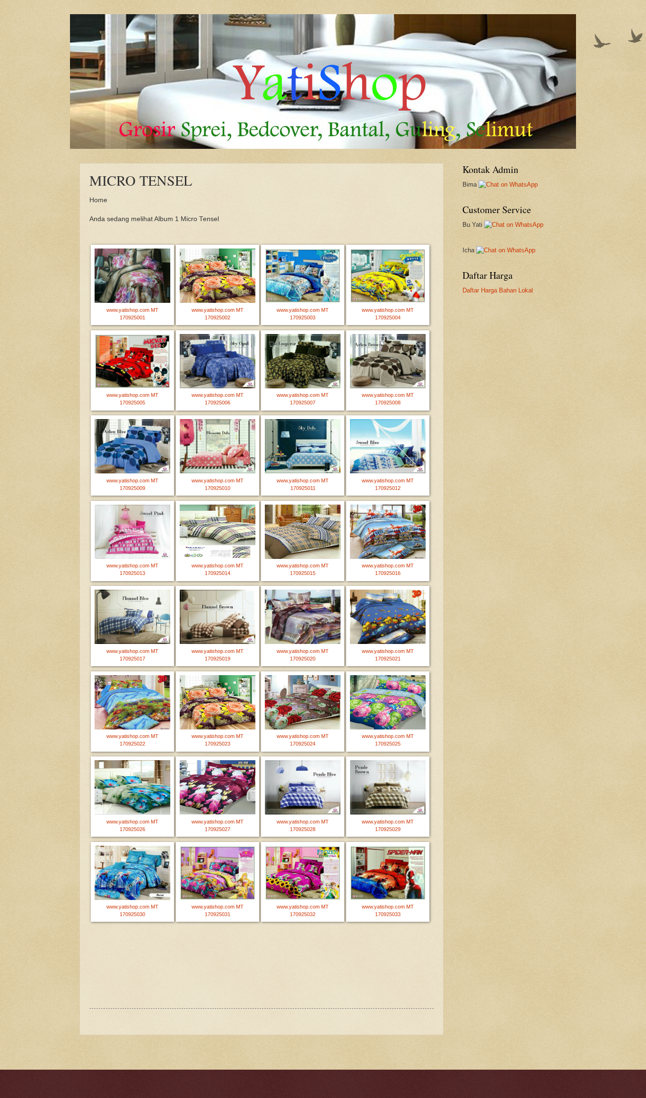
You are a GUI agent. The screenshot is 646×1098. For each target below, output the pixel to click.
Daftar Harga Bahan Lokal (498, 290)
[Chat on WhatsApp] (508, 184)
